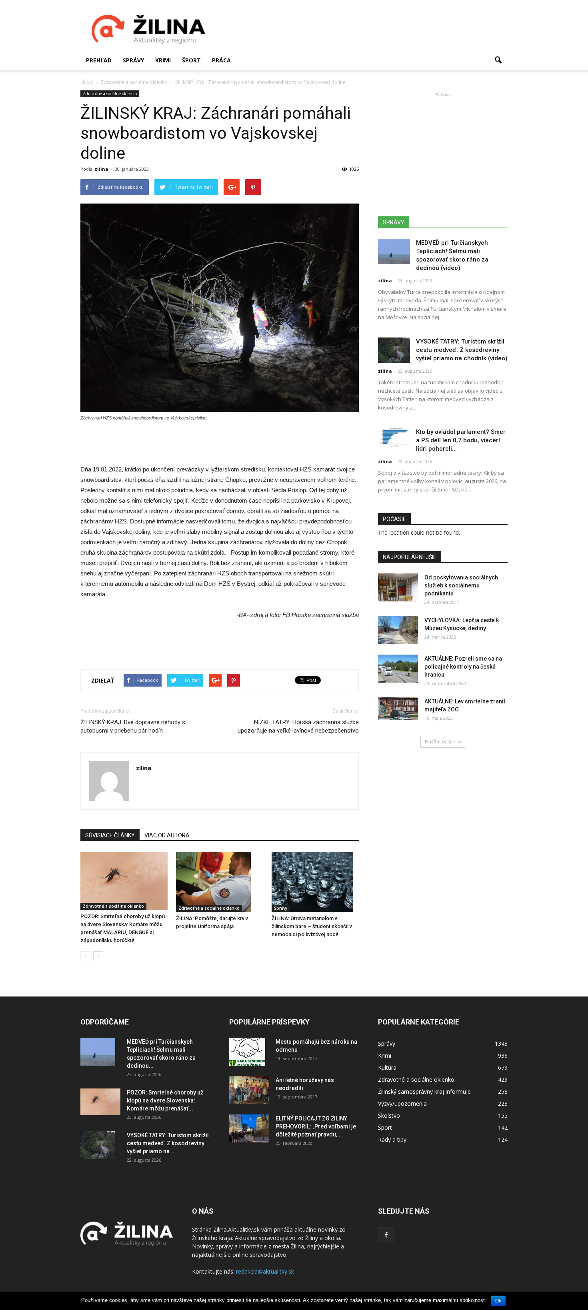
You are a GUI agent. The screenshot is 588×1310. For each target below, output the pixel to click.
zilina (101, 169)
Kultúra (387, 1067)
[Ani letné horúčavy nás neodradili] (249, 1090)
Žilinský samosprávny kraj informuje (424, 1091)
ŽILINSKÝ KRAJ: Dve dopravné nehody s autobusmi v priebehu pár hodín (132, 726)
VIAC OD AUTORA (167, 835)
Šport (191, 60)
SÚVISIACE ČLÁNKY (110, 835)
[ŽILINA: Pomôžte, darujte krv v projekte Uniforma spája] (219, 882)
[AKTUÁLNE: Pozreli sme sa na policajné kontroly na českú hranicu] (398, 669)
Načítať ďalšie (440, 741)
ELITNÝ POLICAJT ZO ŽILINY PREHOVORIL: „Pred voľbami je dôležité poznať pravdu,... (316, 1126)
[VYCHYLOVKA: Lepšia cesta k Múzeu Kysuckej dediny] (398, 630)
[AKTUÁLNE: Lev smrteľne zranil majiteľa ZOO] (398, 708)
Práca (221, 60)
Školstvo (389, 1115)
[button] (498, 60)
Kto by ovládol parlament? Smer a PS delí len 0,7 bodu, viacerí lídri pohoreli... (461, 440)
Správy (133, 60)
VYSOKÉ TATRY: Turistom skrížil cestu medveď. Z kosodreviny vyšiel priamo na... (168, 1143)
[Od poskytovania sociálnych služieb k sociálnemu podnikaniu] (398, 587)
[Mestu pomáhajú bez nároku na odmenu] (247, 1052)
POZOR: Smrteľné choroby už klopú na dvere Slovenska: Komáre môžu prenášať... (165, 1100)
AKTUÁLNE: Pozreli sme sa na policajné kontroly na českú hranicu (463, 666)
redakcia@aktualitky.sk (265, 1271)
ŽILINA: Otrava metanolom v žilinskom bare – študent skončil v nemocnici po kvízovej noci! (312, 926)
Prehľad (99, 60)
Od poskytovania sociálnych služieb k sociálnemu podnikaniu (461, 585)
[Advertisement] (362, 29)
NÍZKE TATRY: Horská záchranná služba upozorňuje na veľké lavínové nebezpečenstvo (298, 726)
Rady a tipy (392, 1139)
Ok (498, 1301)
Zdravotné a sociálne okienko (110, 93)
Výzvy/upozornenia (402, 1103)
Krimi (163, 60)
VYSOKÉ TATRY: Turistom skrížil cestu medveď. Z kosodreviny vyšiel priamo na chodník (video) (462, 350)
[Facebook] (386, 1235)
